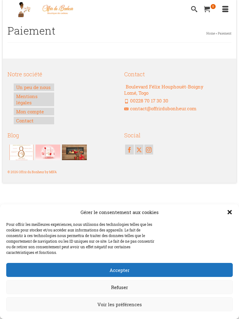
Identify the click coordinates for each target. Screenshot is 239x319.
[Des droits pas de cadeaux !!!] (20, 152)
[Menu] (225, 9)
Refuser (119, 287)
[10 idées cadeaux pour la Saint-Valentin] (47, 152)
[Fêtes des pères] (73, 152)
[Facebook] (129, 150)
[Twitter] (139, 150)
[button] (230, 212)
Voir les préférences (119, 304)
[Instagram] (148, 150)
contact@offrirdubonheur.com (163, 108)
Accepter (119, 270)
